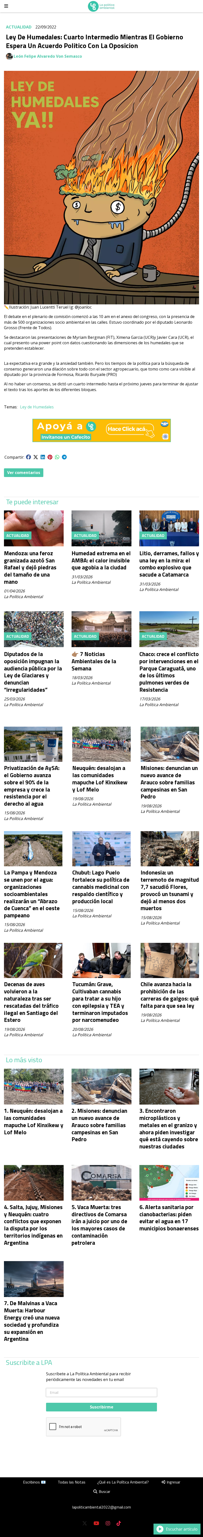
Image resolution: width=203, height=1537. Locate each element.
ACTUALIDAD (18, 27)
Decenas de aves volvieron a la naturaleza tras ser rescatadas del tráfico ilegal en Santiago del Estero (31, 1002)
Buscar (104, 1491)
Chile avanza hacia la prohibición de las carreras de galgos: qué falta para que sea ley (170, 995)
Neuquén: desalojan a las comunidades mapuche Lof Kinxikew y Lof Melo (99, 779)
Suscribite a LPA (29, 1362)
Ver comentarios (23, 472)
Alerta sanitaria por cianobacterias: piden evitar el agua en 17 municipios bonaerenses (169, 1218)
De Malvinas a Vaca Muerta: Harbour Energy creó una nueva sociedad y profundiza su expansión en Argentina (32, 1321)
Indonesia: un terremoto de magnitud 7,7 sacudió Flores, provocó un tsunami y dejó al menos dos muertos (170, 890)
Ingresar (173, 1482)
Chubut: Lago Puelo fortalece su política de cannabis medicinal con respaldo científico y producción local (100, 886)
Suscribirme (101, 1407)
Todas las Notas (71, 1482)
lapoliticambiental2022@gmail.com (101, 1507)
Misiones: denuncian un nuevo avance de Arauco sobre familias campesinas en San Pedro (169, 782)
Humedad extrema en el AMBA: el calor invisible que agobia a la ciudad (101, 560)
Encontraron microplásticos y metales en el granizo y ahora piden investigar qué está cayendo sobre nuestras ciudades (168, 1128)
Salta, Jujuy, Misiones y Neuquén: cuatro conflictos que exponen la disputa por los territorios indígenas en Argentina (33, 1225)
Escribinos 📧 (34, 1482)
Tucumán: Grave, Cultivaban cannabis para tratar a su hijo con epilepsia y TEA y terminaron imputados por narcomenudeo (100, 1002)
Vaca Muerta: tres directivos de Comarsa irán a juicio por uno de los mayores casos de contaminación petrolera (99, 1225)
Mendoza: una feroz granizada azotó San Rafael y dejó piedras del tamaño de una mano (30, 567)
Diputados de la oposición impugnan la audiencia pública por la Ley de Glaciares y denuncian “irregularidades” (33, 672)
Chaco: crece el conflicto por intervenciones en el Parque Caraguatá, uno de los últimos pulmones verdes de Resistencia (169, 672)
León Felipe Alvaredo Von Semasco (48, 56)
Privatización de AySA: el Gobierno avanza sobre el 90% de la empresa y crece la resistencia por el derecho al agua (31, 786)
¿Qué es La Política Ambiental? (123, 1482)
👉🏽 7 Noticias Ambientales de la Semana (94, 661)
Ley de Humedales (37, 407)
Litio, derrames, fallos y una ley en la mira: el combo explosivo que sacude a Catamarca (169, 564)
